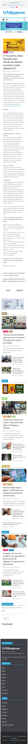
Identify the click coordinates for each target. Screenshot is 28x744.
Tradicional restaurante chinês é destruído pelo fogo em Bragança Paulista (13, 423)
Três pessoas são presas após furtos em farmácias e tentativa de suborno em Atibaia (14, 338)
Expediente (4, 715)
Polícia (10, 331)
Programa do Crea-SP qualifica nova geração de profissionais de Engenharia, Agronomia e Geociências (14, 558)
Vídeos (3, 706)
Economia (11, 550)
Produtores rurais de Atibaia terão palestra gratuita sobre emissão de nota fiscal (18, 583)
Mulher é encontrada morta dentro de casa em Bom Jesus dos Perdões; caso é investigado (19, 446)
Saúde (3, 687)
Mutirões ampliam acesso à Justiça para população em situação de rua (13, 523)
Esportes (4, 677)
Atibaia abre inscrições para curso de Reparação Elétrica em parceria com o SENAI (19, 594)
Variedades (10, 484)
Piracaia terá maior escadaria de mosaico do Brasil (19, 457)
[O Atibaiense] (3, 20)
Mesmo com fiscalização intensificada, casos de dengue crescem (14, 274)
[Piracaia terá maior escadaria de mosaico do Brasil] (6, 458)
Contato (4, 718)
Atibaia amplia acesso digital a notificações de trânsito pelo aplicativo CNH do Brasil (13, 491)
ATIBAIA (14, 290)
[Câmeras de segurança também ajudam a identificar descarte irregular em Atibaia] (6, 361)
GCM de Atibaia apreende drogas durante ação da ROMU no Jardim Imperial (18, 371)
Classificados (5, 693)
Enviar (5, 618)
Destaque (6, 52)
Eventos (11, 52)
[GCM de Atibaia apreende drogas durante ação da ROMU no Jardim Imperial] (6, 372)
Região (13, 416)
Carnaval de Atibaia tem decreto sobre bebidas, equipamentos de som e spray (13, 280)
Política (3, 674)
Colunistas (4, 712)
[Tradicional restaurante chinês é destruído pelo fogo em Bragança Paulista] (14, 407)
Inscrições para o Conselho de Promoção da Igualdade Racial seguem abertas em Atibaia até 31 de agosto (19, 513)
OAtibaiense (17, 71)
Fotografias (4, 709)
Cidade (3, 668)
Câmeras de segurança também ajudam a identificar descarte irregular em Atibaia (18, 360)
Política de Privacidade (7, 725)
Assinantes (4, 702)
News (5, 416)
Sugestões (4, 721)
